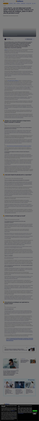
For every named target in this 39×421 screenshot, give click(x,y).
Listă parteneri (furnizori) (20, 413)
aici (13, 416)
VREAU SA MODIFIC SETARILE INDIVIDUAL (34, 413)
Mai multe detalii (13, 410)
